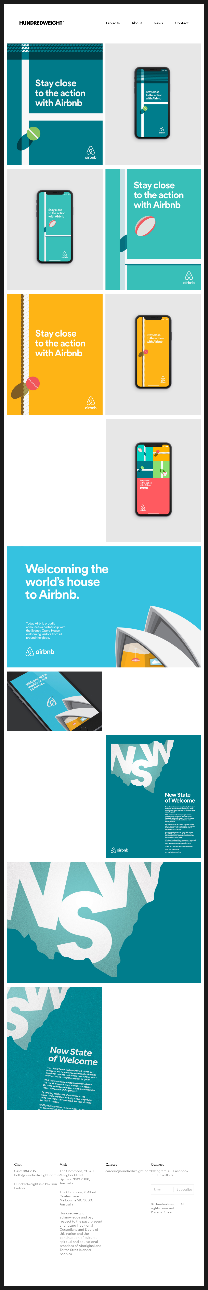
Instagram (159, 1171)
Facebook (180, 1171)
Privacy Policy (161, 1212)
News (158, 23)
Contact (181, 23)
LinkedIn (163, 1175)
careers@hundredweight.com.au (130, 1171)
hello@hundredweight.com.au (37, 1175)
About (137, 23)
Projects (113, 23)
